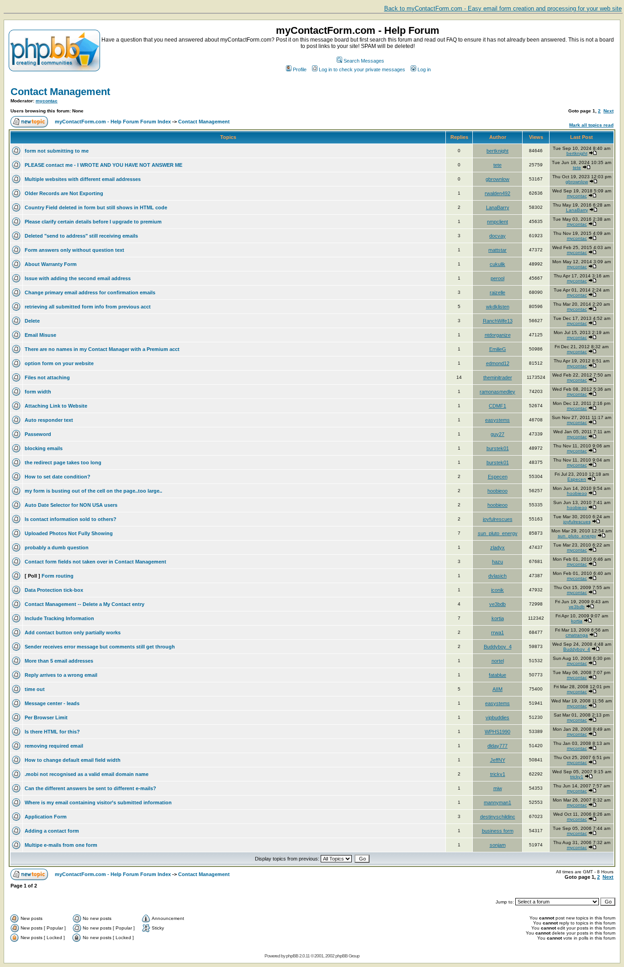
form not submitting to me (57, 151)
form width (38, 391)
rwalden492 (497, 193)
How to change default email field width (73, 760)
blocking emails (44, 448)
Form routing (58, 576)
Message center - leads (52, 703)
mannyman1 (497, 802)
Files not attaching (47, 377)
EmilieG (497, 349)
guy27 (497, 434)
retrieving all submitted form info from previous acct (88, 306)
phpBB (292, 955)
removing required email (54, 746)
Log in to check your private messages (362, 69)
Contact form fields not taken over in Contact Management (95, 561)
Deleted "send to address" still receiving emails (81, 236)
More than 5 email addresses (59, 661)
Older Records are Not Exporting (64, 193)
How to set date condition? (57, 476)
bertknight (497, 151)
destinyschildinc (497, 816)
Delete (32, 321)
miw (497, 788)
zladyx (497, 547)
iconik (497, 590)
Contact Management (60, 91)
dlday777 (497, 746)
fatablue (497, 675)
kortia (498, 618)
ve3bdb (497, 604)
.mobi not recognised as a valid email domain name (86, 774)
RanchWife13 (498, 321)
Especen (498, 476)
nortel (498, 661)
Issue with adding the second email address (78, 278)
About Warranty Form (51, 264)
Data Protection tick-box (54, 590)
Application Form (46, 816)
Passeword (38, 434)
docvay (497, 236)
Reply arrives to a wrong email (61, 675)
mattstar (497, 250)
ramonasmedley (497, 391)
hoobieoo (497, 491)
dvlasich (497, 576)
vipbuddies (497, 717)
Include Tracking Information (59, 618)
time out (35, 689)
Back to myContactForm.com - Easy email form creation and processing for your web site (503, 8)
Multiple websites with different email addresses (83, 179)
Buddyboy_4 (498, 646)
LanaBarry (497, 207)
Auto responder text (49, 420)
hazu (497, 561)
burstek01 (498, 448)
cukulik (497, 264)
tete (497, 165)
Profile (300, 69)
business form (497, 831)
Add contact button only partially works (73, 632)
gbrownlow (497, 179)
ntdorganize (498, 335)
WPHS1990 (497, 731)
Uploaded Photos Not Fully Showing (69, 533)
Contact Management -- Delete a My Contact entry (84, 604)
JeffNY (497, 760)
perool (497, 278)
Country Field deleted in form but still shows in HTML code (96, 207)
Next (608, 110)
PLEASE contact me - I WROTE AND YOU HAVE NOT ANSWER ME (103, 165)
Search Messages (364, 61)
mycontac (47, 100)
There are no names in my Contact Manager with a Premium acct (102, 349)
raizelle (497, 292)
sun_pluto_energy (498, 533)
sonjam (498, 845)
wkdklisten (497, 306)
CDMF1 (497, 406)
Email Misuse (40, 335)
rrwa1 (497, 632)
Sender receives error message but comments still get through (100, 646)
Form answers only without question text (74, 250)
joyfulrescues (498, 519)
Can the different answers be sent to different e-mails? (90, 788)
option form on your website (59, 363)
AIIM (497, 689)
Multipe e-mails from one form (61, 845)
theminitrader (497, 377)
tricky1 (497, 774)
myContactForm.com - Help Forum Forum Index (113, 121)
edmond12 (497, 363)
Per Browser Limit (46, 717)
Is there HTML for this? (52, 731)
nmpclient (497, 221)
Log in (424, 69)
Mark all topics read (591, 125)
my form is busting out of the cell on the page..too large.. (93, 491)
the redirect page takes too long (63, 462)
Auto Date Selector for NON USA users (71, 505)
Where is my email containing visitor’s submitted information (98, 802)
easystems (497, 420)
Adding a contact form (52, 831)
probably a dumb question (57, 547)
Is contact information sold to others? (70, 519)
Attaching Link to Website (56, 406)
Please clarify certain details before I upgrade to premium (93, 221)
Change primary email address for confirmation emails (90, 292)
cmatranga (577, 635)
